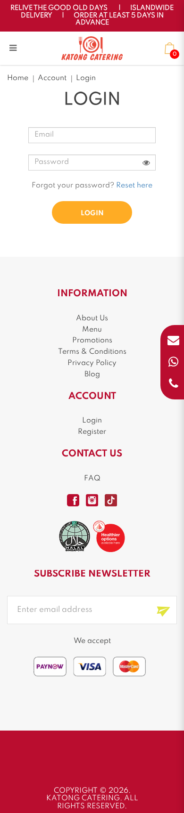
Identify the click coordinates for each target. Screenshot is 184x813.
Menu (92, 329)
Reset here (134, 185)
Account (52, 78)
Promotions (92, 340)
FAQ (92, 478)
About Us (92, 318)
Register (92, 432)
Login (86, 78)
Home (17, 78)
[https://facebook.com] (73, 500)
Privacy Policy (92, 363)
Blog (92, 374)
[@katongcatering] (92, 500)
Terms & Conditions (92, 352)
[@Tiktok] (111, 500)
